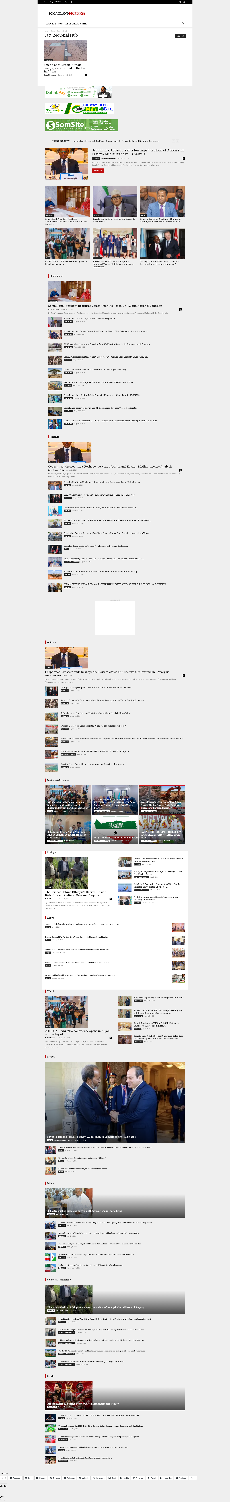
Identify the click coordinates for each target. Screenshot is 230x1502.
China (66, 549)
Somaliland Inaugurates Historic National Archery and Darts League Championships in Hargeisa (98, 1436)
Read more (98, 171)
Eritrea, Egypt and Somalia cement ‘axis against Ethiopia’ (82, 1158)
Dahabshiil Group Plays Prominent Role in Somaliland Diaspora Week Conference (67, 834)
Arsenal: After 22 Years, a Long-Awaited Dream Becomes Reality (83, 1403)
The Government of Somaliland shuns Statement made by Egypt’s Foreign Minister (93, 1447)
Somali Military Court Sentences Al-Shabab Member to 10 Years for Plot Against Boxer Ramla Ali (98, 1415)
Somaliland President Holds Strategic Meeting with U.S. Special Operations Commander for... (158, 1011)
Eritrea (50, 1140)
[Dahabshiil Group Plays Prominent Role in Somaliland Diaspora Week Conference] (68, 829)
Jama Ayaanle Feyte (108, 158)
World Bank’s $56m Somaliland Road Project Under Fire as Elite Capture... (95, 751)
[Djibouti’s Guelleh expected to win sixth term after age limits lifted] (115, 1203)
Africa (48, 258)
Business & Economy (72, 562)
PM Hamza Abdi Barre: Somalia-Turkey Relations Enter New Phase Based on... (100, 507)
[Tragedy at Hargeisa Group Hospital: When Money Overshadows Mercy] (51, 729)
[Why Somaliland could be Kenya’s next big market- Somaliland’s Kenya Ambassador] (178, 978)
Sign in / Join (69, 2)
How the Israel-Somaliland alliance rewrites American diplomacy (92, 764)
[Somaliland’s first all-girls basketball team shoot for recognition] (50, 1460)
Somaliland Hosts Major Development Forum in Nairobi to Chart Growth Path (77, 949)
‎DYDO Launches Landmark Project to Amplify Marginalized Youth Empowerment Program (107, 344)
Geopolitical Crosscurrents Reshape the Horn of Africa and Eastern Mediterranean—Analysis (138, 152)
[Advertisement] (137, 13)
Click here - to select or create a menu (66, 23)
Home (46, 31)
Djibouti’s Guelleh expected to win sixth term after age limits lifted (84, 1210)
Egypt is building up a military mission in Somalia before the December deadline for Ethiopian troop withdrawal (105, 1147)
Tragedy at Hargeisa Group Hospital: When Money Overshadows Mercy (93, 726)
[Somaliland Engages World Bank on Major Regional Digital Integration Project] (50, 1364)
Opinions (96, 158)
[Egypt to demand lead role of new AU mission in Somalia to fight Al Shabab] (115, 1102)
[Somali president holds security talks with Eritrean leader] (50, 1171)
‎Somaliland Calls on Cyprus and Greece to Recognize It (89, 318)
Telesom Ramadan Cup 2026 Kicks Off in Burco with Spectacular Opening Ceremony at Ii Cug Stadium (100, 1426)
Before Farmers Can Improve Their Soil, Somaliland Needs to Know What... (99, 382)
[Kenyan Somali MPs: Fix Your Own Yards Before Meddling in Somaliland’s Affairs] (178, 940)
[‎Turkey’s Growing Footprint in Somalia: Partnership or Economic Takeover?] (162, 243)
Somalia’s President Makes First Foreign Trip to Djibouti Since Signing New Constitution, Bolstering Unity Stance (105, 1222)
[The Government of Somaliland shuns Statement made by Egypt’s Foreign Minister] (50, 1450)
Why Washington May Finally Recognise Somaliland (159, 997)
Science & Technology (66, 1332)
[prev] (173, 141)
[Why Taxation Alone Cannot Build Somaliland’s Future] (115, 829)
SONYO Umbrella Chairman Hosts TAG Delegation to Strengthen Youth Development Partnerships (110, 420)
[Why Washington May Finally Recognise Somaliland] (125, 1001)
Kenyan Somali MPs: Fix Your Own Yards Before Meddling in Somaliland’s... (76, 937)
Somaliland (48, 60)
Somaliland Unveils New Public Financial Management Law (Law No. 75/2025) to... (102, 395)
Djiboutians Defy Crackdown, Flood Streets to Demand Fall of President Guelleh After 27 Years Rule (99, 1244)
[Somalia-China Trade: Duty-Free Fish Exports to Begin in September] (55, 549)
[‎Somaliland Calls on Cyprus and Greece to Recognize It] (115, 201)
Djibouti (51, 1214)
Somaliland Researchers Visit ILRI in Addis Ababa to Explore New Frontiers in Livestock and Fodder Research (104, 1319)
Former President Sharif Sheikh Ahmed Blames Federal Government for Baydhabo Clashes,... (108, 520)
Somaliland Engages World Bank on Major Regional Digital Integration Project (91, 1361)
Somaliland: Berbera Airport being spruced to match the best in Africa (65, 68)
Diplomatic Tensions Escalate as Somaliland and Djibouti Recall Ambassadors (90, 1265)
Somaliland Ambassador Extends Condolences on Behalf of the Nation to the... (77, 962)
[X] (184, 2)
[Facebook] (175, 2)
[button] (183, 24)
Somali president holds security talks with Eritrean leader (82, 1168)
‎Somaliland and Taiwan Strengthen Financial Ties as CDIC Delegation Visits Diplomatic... (113, 264)
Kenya (48, 927)
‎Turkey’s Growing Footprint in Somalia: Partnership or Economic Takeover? (160, 262)
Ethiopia (49, 887)
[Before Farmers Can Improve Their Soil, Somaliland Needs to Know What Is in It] (55, 385)
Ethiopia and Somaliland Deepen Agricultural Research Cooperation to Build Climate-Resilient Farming (101, 1340)
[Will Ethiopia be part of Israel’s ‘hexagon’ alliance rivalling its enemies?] (125, 900)
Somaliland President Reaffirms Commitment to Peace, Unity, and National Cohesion (66, 222)
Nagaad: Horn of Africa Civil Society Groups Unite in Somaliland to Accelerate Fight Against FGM (98, 1233)
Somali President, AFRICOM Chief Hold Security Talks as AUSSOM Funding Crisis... (156, 1024)
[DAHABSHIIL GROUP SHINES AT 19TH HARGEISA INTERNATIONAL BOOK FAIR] (162, 829)
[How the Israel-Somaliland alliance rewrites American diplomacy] (51, 767)
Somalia (143, 215)
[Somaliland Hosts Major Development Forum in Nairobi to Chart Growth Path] (178, 953)
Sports (61, 1450)
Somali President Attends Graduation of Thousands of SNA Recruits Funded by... (101, 571)
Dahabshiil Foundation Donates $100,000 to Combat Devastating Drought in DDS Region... (157, 885)
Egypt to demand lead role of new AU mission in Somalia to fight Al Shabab (91, 1136)
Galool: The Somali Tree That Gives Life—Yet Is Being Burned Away (95, 369)
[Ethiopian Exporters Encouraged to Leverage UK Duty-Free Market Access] (125, 874)
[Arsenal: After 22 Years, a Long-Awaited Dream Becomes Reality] (115, 1395)
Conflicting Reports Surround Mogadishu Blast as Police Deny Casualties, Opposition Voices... (107, 533)
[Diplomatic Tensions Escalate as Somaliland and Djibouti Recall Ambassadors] (50, 1268)
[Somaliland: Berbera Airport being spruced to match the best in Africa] (65, 50)
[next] (177, 141)
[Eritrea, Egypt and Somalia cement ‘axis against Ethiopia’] (50, 1161)
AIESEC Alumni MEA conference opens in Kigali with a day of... (66, 262)
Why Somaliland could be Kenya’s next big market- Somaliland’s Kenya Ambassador (80, 975)
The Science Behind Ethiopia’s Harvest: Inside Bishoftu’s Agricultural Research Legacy (75, 893)
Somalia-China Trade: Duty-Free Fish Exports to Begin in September (96, 546)
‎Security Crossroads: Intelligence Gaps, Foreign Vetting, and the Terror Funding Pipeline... (106, 357)
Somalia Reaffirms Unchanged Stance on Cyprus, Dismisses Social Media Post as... (160, 220)
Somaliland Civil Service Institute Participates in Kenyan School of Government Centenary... (83, 924)
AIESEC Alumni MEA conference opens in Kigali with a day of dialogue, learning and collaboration (67, 805)
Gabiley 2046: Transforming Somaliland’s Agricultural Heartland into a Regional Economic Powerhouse (101, 1351)
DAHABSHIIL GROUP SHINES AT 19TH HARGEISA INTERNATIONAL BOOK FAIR (162, 834)
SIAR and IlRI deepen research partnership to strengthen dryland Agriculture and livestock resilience (101, 1329)
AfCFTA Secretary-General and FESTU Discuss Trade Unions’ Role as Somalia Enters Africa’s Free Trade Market (114, 803)
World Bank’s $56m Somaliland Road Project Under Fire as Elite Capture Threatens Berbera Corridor (161, 805)
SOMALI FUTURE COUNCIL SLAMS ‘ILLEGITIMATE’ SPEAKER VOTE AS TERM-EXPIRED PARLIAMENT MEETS (115, 584)
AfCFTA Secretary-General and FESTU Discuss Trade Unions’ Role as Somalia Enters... (104, 558)
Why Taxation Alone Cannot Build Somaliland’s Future (125, 837)
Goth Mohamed (50, 75)
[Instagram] (180, 2)
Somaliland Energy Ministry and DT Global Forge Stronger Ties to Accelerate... (100, 408)
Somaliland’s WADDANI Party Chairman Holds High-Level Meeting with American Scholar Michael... (159, 1037)
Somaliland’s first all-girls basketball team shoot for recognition (85, 1458)
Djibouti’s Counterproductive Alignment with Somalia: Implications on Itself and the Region (96, 1254)
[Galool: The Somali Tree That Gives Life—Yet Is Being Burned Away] (55, 373)
